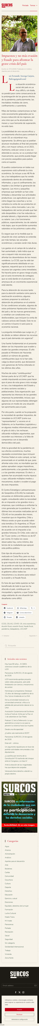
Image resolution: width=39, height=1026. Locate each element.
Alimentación (10, 854)
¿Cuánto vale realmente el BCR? (17, 733)
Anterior (6, 636)
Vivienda (8, 954)
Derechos (8, 891)
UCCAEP (23, 629)
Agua (7, 846)
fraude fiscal (28, 626)
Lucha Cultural (10, 913)
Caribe (7, 872)
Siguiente (32, 636)
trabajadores (14, 629)
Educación (9, 895)
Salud (7, 935)
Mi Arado (8, 921)
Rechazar (19, 1015)
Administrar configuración (19, 1019)
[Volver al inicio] (7, 5)
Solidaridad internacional (14, 947)
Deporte (8, 887)
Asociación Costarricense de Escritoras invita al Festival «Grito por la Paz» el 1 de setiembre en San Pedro (19, 714)
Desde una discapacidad (14, 729)
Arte (6, 865)
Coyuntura (9, 880)
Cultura (8, 883)
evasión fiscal (18, 626)
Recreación (9, 932)
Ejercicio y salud (11, 898)
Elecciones (9, 902)
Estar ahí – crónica (11, 743)
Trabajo (8, 950)
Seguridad (9, 939)
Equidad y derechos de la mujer (16, 906)
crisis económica (29, 624)
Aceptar (19, 1010)
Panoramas (9, 924)
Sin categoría (10, 943)
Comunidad (9, 876)
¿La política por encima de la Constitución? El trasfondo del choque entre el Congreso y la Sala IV (19, 758)
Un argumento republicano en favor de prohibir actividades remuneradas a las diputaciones (19, 749)
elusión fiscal (7, 626)
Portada (25, 5)
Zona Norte (9, 958)
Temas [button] (32, 5)
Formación (9, 909)
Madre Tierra (9, 917)
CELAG (10, 624)
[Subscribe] (35, 986)
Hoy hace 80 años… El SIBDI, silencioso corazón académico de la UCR (18, 666)
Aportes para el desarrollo (10, 71)
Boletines (8, 869)
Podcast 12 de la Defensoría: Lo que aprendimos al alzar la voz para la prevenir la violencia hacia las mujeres (19, 723)
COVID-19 (18, 624)
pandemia (5, 629)
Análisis (29, 69)
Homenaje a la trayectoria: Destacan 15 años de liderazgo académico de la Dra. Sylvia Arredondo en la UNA (19, 693)
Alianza (8, 850)
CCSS (4, 624)
